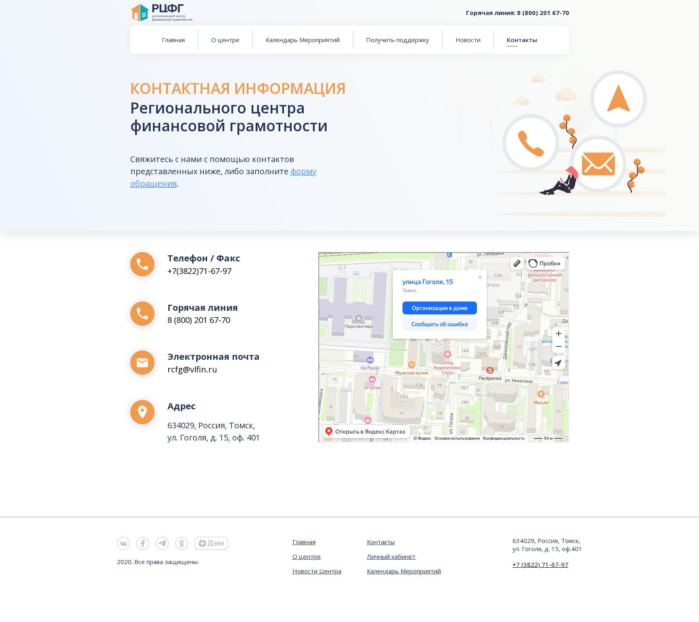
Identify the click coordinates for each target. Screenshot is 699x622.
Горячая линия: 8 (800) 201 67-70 (517, 13)
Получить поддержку (397, 40)
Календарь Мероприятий (303, 40)
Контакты (522, 40)
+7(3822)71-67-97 (199, 270)
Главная (173, 40)
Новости (468, 40)
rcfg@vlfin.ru (192, 369)
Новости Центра (316, 571)
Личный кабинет (391, 556)
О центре (225, 40)
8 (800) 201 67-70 (198, 319)
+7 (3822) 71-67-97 (540, 564)
